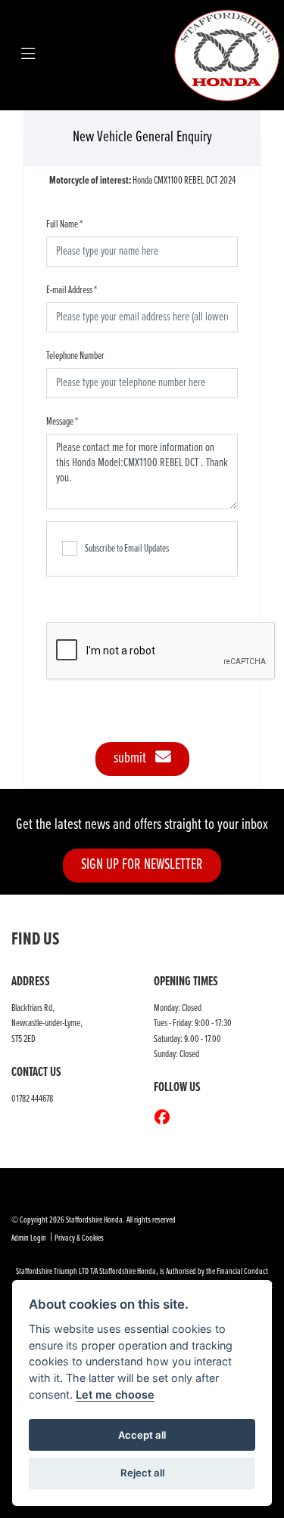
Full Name (64, 224)
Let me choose (115, 1394)
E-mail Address (71, 290)
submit (134, 758)
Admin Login (28, 1238)
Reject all (142, 1473)
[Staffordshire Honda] (227, 55)
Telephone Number (75, 356)
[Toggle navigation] (28, 55)
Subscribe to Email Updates (127, 548)
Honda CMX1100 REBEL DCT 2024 (142, 180)
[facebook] (166, 1119)
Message (62, 421)
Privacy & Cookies (79, 1238)
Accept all (142, 1435)
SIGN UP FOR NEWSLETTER (142, 865)
